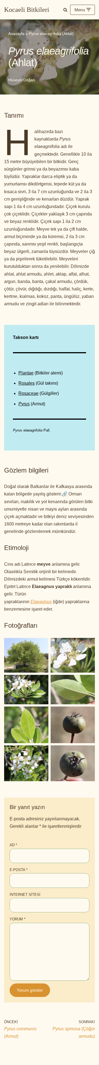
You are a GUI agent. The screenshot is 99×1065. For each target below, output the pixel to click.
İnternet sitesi (25, 895)
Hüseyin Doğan (21, 80)
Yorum (17, 919)
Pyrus (24, 403)
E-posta (19, 870)
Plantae (26, 373)
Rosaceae (28, 393)
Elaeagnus (41, 601)
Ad (13, 845)
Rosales (26, 383)
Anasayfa (16, 33)
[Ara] (65, 10)
